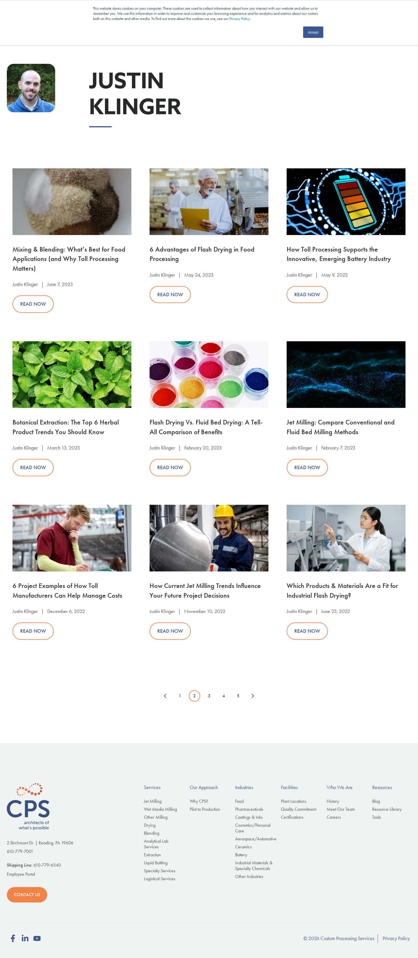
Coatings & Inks (249, 817)
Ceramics (243, 846)
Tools (376, 817)
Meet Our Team (341, 809)
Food (239, 801)
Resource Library (387, 809)
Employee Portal (21, 874)
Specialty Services (159, 870)
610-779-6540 (47, 865)
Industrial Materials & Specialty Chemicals (253, 865)
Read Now (33, 304)
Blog (376, 801)
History (333, 801)
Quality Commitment (298, 809)
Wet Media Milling (160, 809)
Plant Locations (294, 801)
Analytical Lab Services (156, 843)
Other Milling (155, 817)
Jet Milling (153, 801)
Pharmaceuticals (249, 809)
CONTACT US (27, 894)
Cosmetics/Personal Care (252, 828)
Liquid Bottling (155, 862)
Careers (334, 817)
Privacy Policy (239, 18)
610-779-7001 (20, 851)
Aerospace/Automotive (255, 838)
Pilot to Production (205, 809)
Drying (150, 825)
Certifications (292, 817)
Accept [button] (313, 32)
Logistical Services (159, 878)
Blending (151, 833)
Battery (241, 854)
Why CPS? (199, 801)
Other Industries (249, 876)
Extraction (152, 854)
